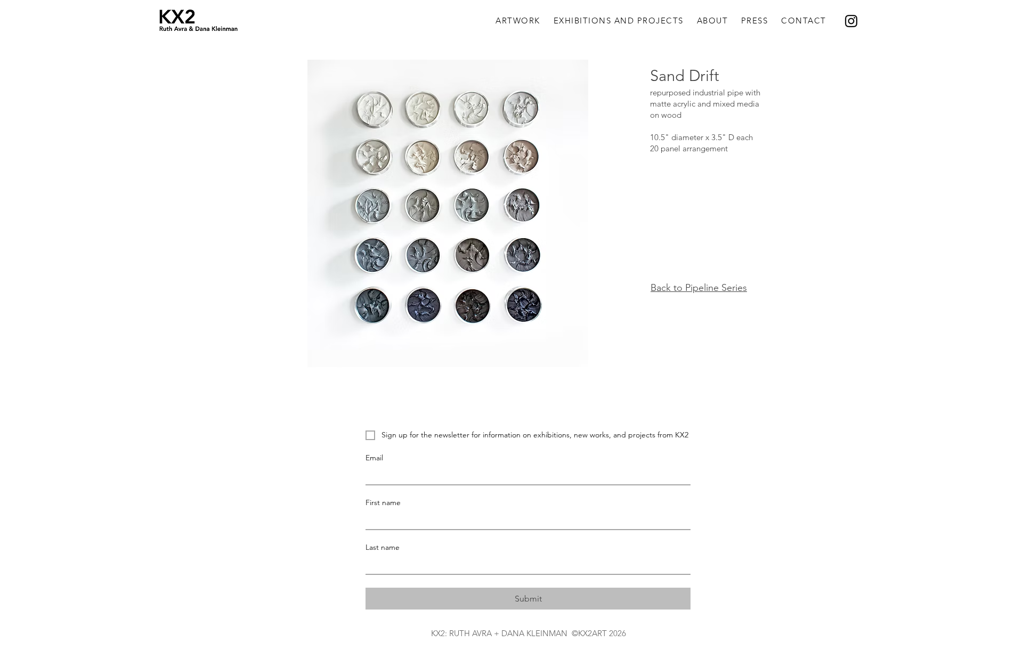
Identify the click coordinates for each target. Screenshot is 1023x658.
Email (374, 457)
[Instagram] (851, 21)
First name (383, 502)
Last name (383, 547)
